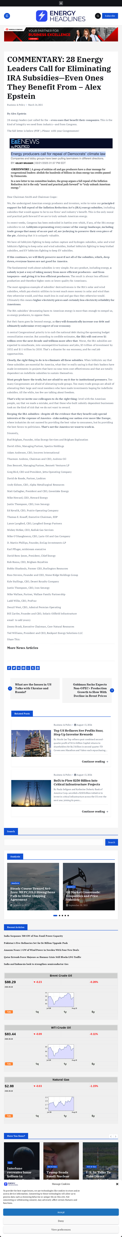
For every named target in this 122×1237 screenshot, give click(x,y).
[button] (117, 1184)
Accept (61, 1212)
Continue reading (94, 761)
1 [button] (55, 915)
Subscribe (110, 15)
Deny (61, 1220)
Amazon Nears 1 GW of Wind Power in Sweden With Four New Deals (41, 950)
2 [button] (59, 915)
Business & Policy (16, 104)
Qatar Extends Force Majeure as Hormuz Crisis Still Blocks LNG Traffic (42, 957)
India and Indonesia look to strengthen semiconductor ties (36, 964)
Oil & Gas (12, 1167)
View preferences (61, 1229)
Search (11, 831)
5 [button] (68, 915)
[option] (33, 886)
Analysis (15, 883)
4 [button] (65, 915)
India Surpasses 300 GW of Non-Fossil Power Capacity (33, 936)
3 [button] (62, 915)
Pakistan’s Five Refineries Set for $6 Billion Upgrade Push (36, 943)
